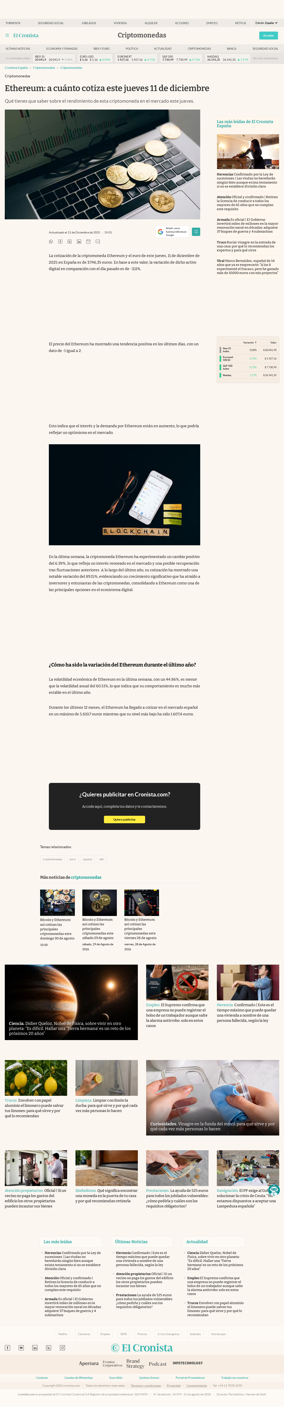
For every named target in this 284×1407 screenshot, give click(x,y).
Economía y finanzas (62, 48)
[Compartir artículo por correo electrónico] (88, 241)
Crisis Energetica (168, 1334)
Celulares (84, 1334)
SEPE (123, 1334)
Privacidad (174, 1385)
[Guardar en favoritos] (196, 232)
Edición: (265, 23)
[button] (274, 1190)
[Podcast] (158, 1364)
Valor (273, 342)
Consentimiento (196, 1385)
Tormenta (13, 23)
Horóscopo (218, 1334)
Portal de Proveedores (190, 1377)
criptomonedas (71, 67)
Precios (142, 1334)
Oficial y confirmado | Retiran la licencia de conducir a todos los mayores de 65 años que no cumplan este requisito (247, 203)
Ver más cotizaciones (265, 58)
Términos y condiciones (146, 1385)
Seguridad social (51, 23)
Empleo (211, 23)
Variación (248, 342)
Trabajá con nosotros (234, 1377)
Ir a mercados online (18, 58)
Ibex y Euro (102, 48)
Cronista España (16, 67)
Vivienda (120, 23)
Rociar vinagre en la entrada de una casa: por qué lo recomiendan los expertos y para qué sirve (246, 246)
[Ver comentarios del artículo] (98, 241)
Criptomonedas (199, 48)
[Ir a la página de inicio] (26, 35)
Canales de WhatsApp (78, 1377)
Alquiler (151, 23)
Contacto (42, 1377)
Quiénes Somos (149, 1377)
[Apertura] (89, 1364)
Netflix (240, 23)
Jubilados (88, 23)
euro (73, 859)
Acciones (182, 23)
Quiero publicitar (129, 819)
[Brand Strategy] (135, 1364)
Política (132, 48)
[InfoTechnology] (188, 1364)
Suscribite (115, 1377)
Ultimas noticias (18, 48)
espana (87, 859)
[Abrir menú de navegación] (7, 35)
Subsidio (195, 1334)
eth (102, 859)
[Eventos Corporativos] (112, 1364)
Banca (231, 48)
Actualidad (163, 48)
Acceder (268, 35)
